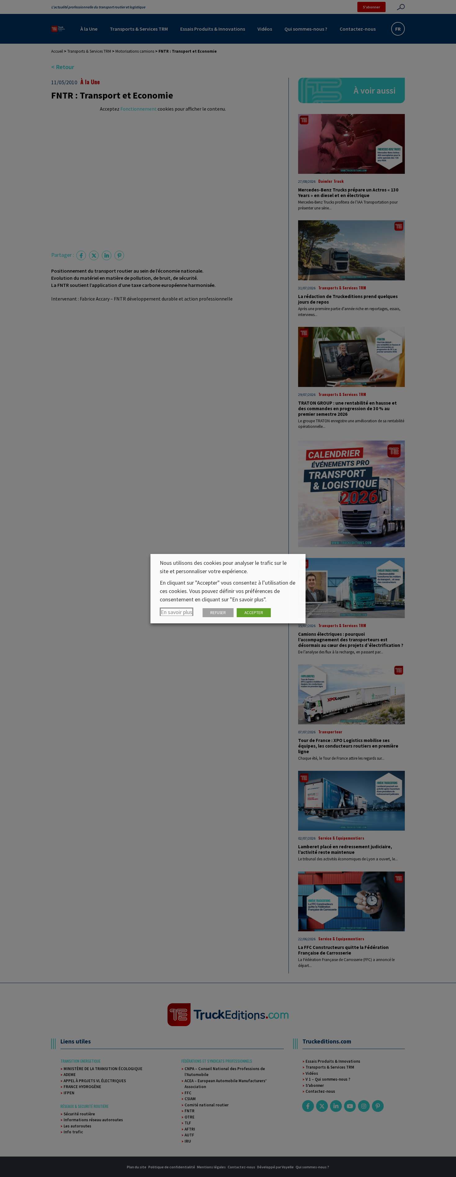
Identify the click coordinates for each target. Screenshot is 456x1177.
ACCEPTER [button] (253, 612)
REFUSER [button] (218, 612)
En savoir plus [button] (176, 612)
